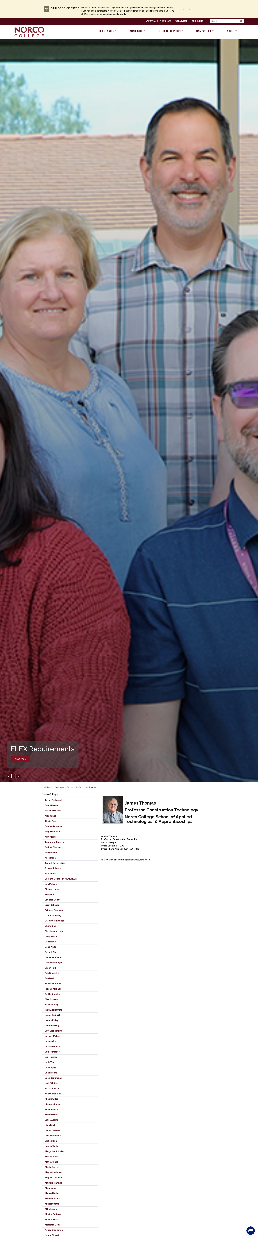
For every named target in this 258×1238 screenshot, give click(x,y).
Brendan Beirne (53, 899)
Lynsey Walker (52, 1146)
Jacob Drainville (53, 1015)
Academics (136, 31)
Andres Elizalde (53, 847)
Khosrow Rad (51, 1099)
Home (49, 787)
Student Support (170, 31)
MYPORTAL (151, 21)
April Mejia (50, 858)
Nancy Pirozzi (52, 1235)
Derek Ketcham (53, 957)
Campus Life (204, 31)
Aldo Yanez (50, 816)
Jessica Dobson (53, 1046)
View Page (20, 759)
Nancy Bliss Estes (54, 1230)
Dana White (50, 947)
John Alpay (50, 1067)
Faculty (70, 787)
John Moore (51, 1072)
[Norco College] (29, 32)
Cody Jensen (51, 936)
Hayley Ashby (51, 1004)
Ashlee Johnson (53, 868)
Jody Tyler (50, 1062)
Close (186, 9)
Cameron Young (53, 915)
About (231, 31)
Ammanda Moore (53, 826)
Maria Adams (51, 1156)
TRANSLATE (165, 21)
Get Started (106, 31)
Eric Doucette (52, 973)
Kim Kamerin (51, 1109)
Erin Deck (50, 978)
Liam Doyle (50, 1125)
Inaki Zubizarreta (53, 1010)
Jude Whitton (51, 1083)
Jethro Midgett (52, 1052)
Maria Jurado (51, 1162)
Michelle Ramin (52, 1198)
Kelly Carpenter (53, 1093)
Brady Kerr (50, 894)
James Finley (51, 1020)
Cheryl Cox (50, 926)
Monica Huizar (52, 1219)
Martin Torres (52, 1167)
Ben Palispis (51, 884)
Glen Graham (51, 999)
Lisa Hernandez (53, 1135)
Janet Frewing (52, 1025)
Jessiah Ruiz (51, 1041)
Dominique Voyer (53, 962)
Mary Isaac (50, 1188)
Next (18, 776)
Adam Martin (51, 805)
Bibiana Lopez (52, 889)
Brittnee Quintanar (54, 910)
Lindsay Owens (52, 1130)
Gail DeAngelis (52, 994)
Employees (59, 787)
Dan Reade (50, 941)
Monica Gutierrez (54, 1214)
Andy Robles (51, 852)
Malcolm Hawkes (53, 1183)
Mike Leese (51, 1209)
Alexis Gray (50, 821)
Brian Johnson (52, 905)
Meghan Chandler (54, 1177)
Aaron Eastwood (53, 800)
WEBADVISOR (181, 21)
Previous (9, 776)
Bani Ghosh (50, 873)
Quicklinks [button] (197, 21)
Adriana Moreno (53, 810)
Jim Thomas (51, 1057)
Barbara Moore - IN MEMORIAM (61, 879)
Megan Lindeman (53, 1172)
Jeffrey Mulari (52, 1036)
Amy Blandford (52, 831)
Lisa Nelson (51, 1141)
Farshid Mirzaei (53, 989)
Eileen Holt (50, 968)
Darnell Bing (51, 952)
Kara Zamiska (52, 1088)
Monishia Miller (52, 1224)
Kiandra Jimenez (53, 1104)
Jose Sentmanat (53, 1078)
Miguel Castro (52, 1204)
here (147, 859)
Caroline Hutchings (54, 920)
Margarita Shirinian (54, 1151)
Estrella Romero (53, 983)
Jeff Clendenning (53, 1031)
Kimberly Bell (51, 1114)
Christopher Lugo (54, 931)
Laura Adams (51, 1120)
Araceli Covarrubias (55, 863)
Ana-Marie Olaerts (54, 842)
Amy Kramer (51, 837)
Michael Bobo (52, 1193)
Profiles (79, 787)
